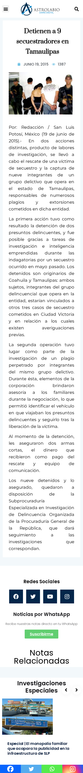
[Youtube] (50, 596)
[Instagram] (67, 596)
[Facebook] (16, 596)
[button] (5, 8)
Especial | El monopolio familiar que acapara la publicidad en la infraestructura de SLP (38, 748)
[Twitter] (33, 596)
